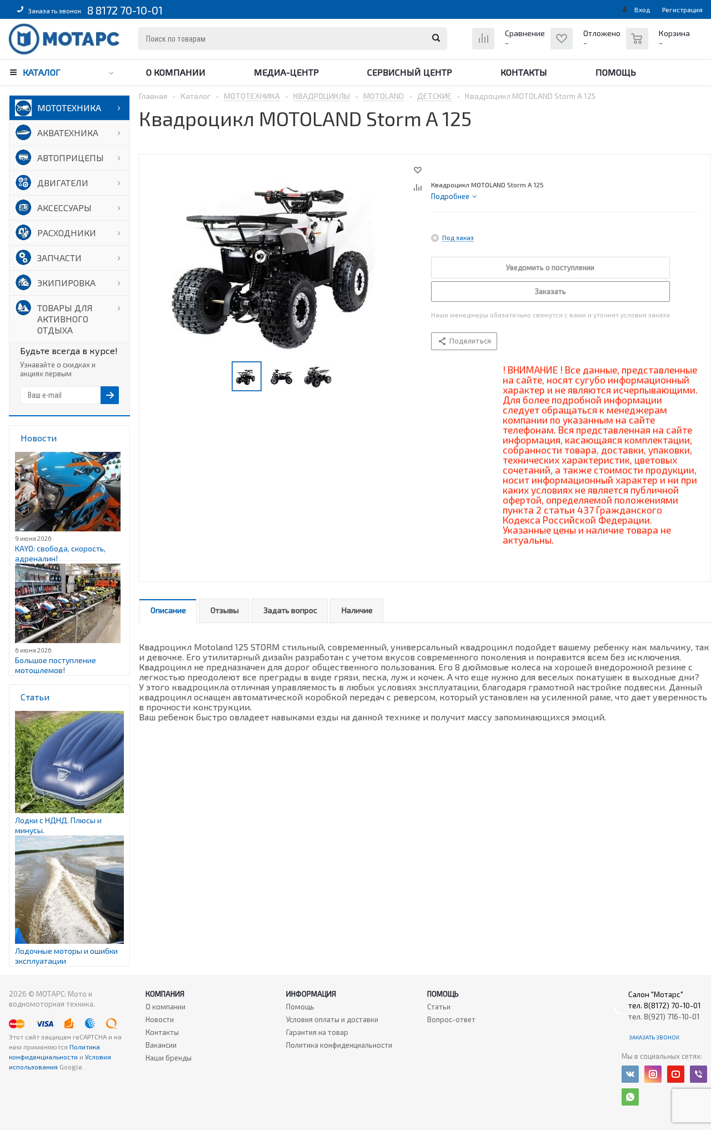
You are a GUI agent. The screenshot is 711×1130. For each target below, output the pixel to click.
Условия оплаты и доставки (332, 1019)
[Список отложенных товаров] (587, 47)
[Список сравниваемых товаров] (510, 47)
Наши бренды (169, 1057)
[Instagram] (653, 1074)
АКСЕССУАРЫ (64, 207)
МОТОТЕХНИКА (69, 107)
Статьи (438, 1006)
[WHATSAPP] (630, 1097)
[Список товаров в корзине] (659, 44)
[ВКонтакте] (630, 1074)
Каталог (42, 72)
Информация (311, 993)
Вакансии (161, 1045)
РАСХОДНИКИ (66, 232)
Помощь (615, 72)
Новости (160, 1019)
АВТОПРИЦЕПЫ (70, 157)
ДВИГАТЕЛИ (62, 182)
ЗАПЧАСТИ (59, 257)
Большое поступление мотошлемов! (55, 665)
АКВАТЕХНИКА (67, 132)
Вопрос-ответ (451, 1019)
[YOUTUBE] (675, 1074)
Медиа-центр (286, 72)
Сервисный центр (409, 72)
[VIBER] (698, 1074)
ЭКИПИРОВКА (66, 282)
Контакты (523, 72)
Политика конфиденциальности (339, 1045)
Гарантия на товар (317, 1032)
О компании (176, 72)
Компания (165, 993)
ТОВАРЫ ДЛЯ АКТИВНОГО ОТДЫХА (65, 318)
